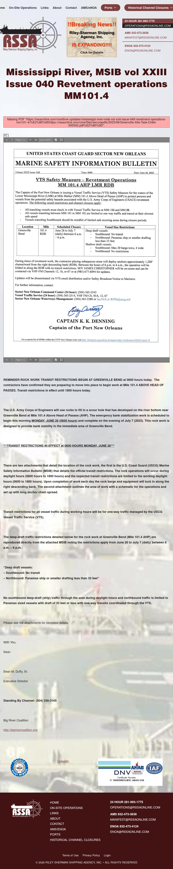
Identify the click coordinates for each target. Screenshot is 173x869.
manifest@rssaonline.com (146, 37)
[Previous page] (6, 140)
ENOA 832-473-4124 (137, 46)
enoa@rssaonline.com (142, 50)
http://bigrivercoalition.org (20, 730)
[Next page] (12, 140)
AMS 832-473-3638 (137, 33)
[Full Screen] (61, 140)
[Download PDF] (55, 140)
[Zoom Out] (30, 140)
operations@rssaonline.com (148, 25)
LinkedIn (63, 761)
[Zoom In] (35, 140)
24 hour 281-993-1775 (140, 21)
